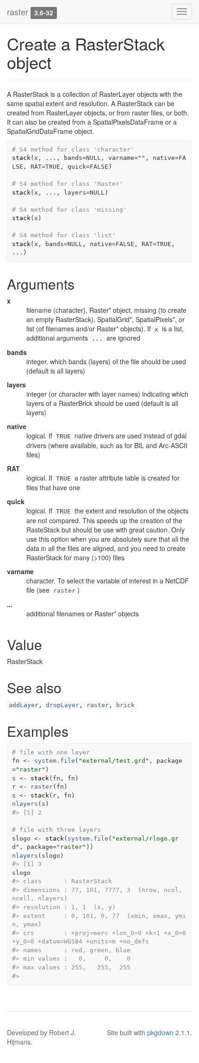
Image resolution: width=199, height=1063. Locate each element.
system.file (54, 760)
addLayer (23, 705)
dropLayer (62, 705)
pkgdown (160, 1032)
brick (125, 705)
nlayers (25, 803)
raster (17, 12)
